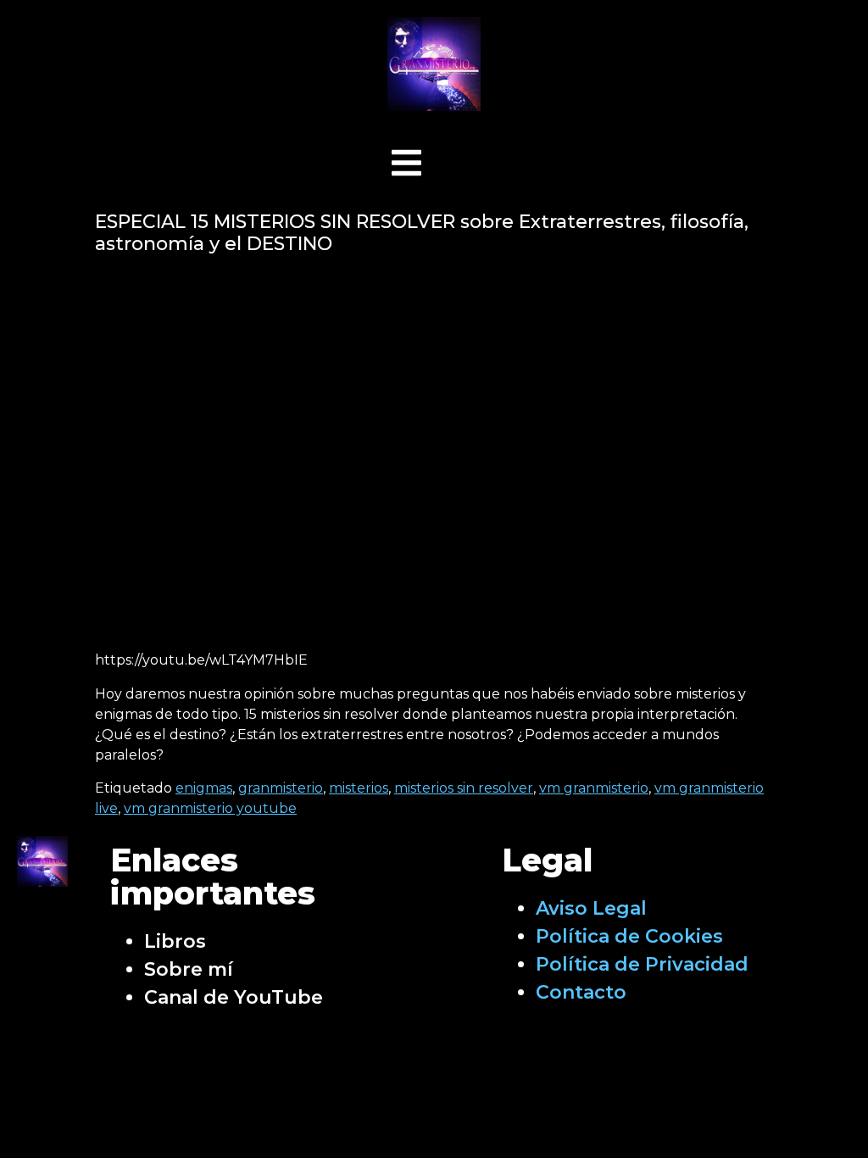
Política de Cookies (629, 936)
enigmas (203, 788)
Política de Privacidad (642, 964)
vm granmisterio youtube (210, 808)
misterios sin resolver (463, 788)
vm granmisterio (593, 788)
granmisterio (280, 788)
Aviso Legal (591, 908)
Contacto (581, 992)
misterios (358, 788)
